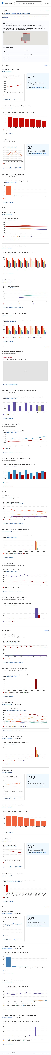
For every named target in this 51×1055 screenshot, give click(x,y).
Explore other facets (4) (7, 214)
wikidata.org (13, 881)
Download (6, 99)
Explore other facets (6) (7, 841)
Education (29, 16)
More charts (46, 65)
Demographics (37, 16)
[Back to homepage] (2, 3)
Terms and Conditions (38, 1053)
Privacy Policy (46, 1053)
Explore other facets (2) (7, 71)
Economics (12, 16)
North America (23, 13)
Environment (5, 17)
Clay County (7, 13)
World (28, 13)
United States (16, 13)
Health (18, 16)
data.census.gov (14, 503)
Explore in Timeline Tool (18, 99)
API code (11, 99)
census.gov (8, 78)
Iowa (12, 13)
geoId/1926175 (46, 10)
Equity (23, 16)
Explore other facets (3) (7, 704)
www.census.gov (6, 59)
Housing (44, 16)
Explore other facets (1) (7, 531)
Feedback (47, 3)
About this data (14, 78)
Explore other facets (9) (7, 875)
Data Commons (8, 3)
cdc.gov (7, 220)
